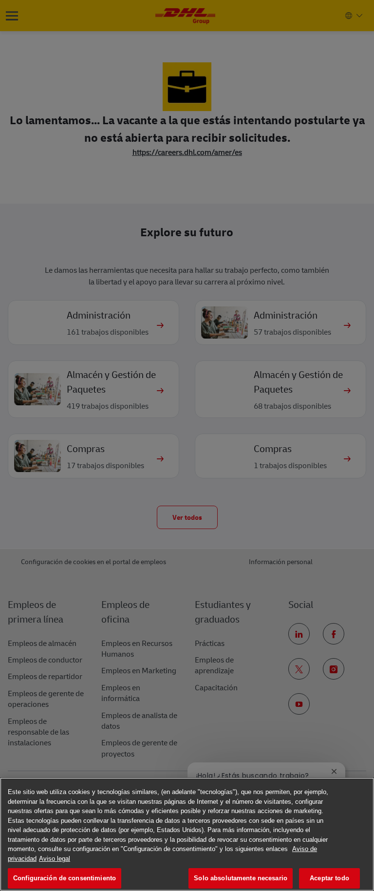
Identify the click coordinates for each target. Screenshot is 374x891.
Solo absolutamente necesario (240, 878)
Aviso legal (54, 858)
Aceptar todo (329, 878)
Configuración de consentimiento (64, 878)
